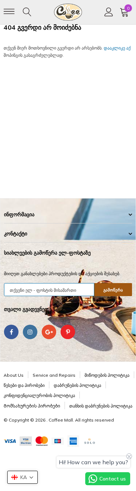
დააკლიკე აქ (117, 48)
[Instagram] (30, 332)
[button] (22, 477)
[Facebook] (11, 332)
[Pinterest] (68, 332)
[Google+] (49, 332)
